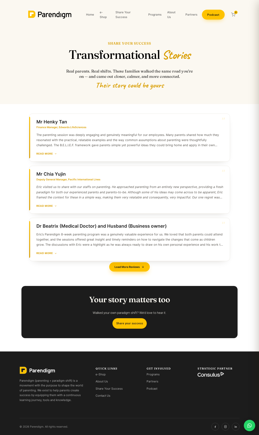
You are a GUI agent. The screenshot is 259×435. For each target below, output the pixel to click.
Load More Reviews (127, 266)
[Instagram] (225, 426)
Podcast (213, 14)
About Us (171, 14)
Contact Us (103, 395)
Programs (155, 14)
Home (90, 14)
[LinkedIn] (235, 426)
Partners (191, 14)
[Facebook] (215, 426)
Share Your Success (123, 14)
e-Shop (103, 14)
